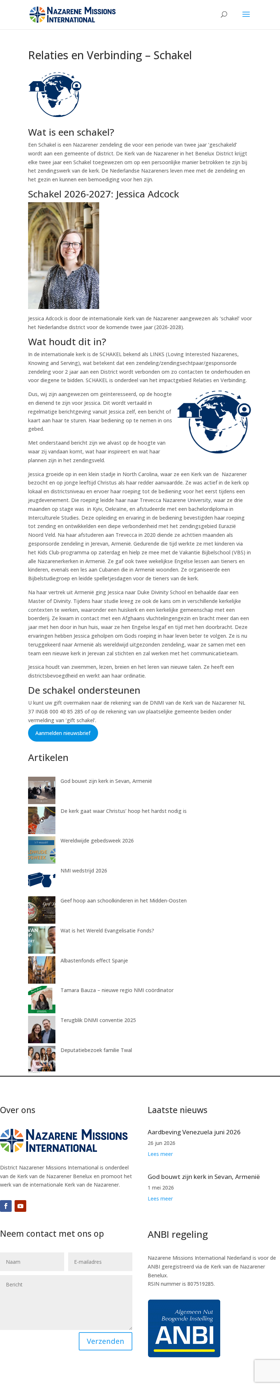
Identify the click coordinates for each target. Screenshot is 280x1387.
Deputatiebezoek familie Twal (96, 1050)
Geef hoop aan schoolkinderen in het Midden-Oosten (124, 900)
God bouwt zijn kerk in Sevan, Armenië (106, 780)
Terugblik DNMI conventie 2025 (98, 1020)
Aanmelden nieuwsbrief (62, 733)
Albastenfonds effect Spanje (94, 960)
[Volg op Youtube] (20, 1206)
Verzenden (105, 1341)
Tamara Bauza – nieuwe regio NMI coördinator (117, 990)
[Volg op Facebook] (6, 1206)
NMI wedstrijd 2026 (84, 870)
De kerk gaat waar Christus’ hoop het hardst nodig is (124, 810)
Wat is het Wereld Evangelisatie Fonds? (107, 930)
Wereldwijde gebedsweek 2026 (97, 840)
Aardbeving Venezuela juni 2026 (194, 1132)
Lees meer (160, 1153)
